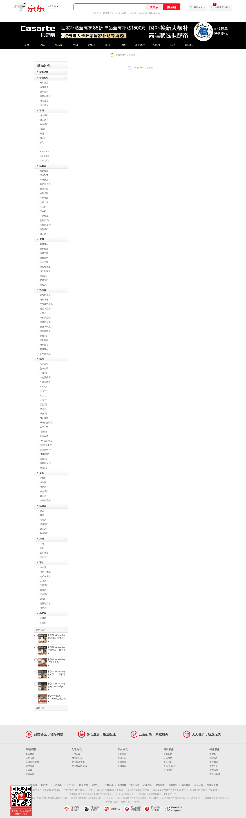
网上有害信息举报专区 (133, 809)
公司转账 (122, 766)
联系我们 (45, 785)
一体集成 (44, 216)
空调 (75, 45)
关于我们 (32, 785)
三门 (42, 147)
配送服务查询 (78, 762)
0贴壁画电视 (46, 445)
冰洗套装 (44, 87)
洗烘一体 (44, 202)
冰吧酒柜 (140, 45)
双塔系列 (44, 280)
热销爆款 (44, 171)
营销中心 (96, 785)
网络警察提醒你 (93, 809)
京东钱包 (125, 802)
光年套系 (44, 82)
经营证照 (108, 798)
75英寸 (43, 395)
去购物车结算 (221, 7)
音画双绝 (44, 436)
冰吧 (42, 543)
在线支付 (122, 758)
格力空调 (142, 13)
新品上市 (44, 427)
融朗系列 (44, 229)
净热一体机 (45, 572)
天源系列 (44, 594)
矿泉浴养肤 (45, 353)
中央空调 (44, 262)
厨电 (107, 45)
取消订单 (168, 770)
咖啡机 (189, 45)
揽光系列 (44, 115)
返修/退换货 (169, 766)
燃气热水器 (45, 295)
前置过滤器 (45, 603)
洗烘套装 (44, 91)
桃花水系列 (45, 308)
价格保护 (168, 758)
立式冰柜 (44, 552)
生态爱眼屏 (45, 377)
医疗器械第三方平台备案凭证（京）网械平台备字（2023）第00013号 (152, 798)
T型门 (42, 133)
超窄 (42, 515)
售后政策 (168, 754)
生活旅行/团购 (32, 762)
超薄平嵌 (44, 189)
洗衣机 (59, 45)
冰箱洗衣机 (120, 13)
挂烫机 (43, 623)
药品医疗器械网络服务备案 (110, 790)
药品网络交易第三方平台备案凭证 (169, 790)
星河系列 (44, 496)
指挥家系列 (45, 225)
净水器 (43, 567)
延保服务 (213, 762)
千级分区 (44, 373)
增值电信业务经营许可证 (217, 798)
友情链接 (122, 785)
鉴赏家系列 (45, 463)
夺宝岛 (212, 754)
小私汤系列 (45, 317)
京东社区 (147, 785)
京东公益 (198, 785)
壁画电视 (44, 368)
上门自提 (76, 754)
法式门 (43, 129)
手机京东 (109, 785)
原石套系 (44, 105)
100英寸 (44, 386)
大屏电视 (132, 13)
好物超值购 (154, 13)
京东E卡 (213, 766)
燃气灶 (43, 482)
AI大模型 (44, 418)
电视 (172, 45)
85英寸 (43, 391)
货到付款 (122, 754)
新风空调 (96, 13)
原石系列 (44, 120)
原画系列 (44, 413)
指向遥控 (44, 364)
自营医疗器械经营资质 (138, 790)
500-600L (44, 156)
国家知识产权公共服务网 (173, 809)
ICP (91, 790)
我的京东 (198, 7)
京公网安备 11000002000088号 (44, 790)
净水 (123, 45)
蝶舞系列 (44, 335)
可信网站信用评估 (72, 809)
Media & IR (212, 785)
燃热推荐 (44, 340)
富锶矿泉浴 (45, 322)
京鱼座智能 (214, 774)
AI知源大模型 (46, 440)
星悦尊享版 (45, 267)
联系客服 (30, 774)
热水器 (91, 45)
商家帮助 (83, 785)
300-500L (44, 151)
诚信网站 (113, 809)
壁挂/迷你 (44, 220)
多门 (42, 142)
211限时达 (77, 758)
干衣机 (43, 211)
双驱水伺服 (45, 326)
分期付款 (122, 762)
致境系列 (44, 124)
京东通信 (213, 770)
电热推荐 (44, 344)
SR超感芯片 (46, 454)
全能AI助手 (45, 382)
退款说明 (168, 762)
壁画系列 (44, 409)
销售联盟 (134, 785)
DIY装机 (213, 758)
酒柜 (42, 548)
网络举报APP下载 (153, 809)
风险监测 (160, 785)
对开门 (43, 138)
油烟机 (43, 478)
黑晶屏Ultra (45, 449)
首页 (26, 45)
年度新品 (44, 180)
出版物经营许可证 (125, 794)
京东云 (137, 802)
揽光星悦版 (45, 271)
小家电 (42, 613)
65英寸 (43, 400)
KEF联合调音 (46, 422)
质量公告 (173, 785)
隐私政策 (186, 785)
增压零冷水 (45, 331)
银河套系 (44, 100)
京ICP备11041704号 (74, 790)
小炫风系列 (45, 500)
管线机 (43, 599)
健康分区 (44, 193)
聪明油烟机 (108, 13)
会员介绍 (30, 758)
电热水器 (44, 299)
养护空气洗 (45, 184)
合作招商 (70, 785)
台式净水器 (45, 576)
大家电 (29, 770)
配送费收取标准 (79, 766)
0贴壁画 (44, 431)
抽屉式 (43, 520)
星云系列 (44, 276)
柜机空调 (44, 257)
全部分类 (43, 72)
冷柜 (41, 538)
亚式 (42, 511)
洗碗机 (156, 45)
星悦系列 (44, 285)
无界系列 (44, 313)
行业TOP (44, 175)
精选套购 (43, 77)
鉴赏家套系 (45, 96)
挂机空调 (44, 253)
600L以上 (44, 160)
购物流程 (30, 754)
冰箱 (42, 45)
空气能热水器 (46, 304)
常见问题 (30, 766)
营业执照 (195, 798)
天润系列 (44, 581)
